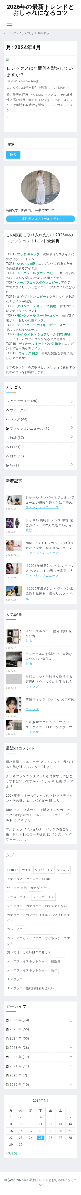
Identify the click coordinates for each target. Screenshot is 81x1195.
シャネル (63, 870)
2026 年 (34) (19, 1020)
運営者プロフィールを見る (40, 219)
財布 (16, 456)
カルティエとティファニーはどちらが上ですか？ (38, 940)
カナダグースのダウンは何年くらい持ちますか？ (38, 917)
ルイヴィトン (44, 870)
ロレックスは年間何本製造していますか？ (39, 71)
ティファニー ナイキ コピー (36, 325)
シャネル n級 (26, 264)
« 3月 (9, 1153)
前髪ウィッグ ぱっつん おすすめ (50, 699)
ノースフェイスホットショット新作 (32, 970)
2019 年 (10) (19, 1084)
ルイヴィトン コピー (31, 297)
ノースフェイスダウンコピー (37, 282)
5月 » (17, 1153)
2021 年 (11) (19, 1066)
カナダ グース (40, 888)
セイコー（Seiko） (39, 879)
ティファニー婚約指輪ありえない (30, 988)
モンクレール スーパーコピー (38, 315)
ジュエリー (15, 906)
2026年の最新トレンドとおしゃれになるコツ (40, 10)
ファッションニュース (30, 428)
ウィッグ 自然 (28, 353)
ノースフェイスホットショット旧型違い (35, 961)
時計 (16, 438)
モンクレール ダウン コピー (36, 273)
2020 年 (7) (18, 1075)
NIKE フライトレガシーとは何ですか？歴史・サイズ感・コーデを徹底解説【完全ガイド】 (50, 548)
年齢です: (42, 210)
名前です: (12, 210)
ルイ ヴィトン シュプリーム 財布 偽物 (43, 334)
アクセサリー (23, 401)
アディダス (15, 879)
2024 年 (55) (19, 1038)
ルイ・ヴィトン (43, 897)
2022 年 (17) (19, 1057)
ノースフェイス (18, 897)
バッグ (18, 419)
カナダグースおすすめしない (46, 906)
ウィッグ (19, 410)
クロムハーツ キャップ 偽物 (36, 306)
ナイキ (26, 870)
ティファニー (16, 979)
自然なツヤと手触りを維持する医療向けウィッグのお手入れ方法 (49, 682)
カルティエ (15, 929)
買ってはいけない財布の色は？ (29, 952)
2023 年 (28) (19, 1048)
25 (40, 1138)
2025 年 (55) (19, 1029)
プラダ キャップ (28, 254)
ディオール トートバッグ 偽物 (40, 344)
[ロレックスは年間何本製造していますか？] (7, 60)
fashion (12, 870)
